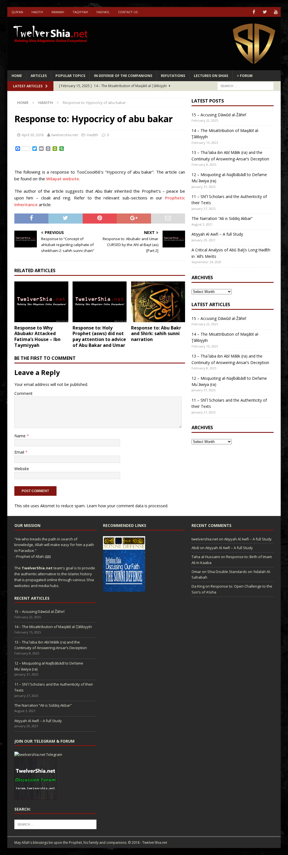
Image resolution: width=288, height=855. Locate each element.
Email (19, 452)
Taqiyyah (80, 12)
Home (17, 75)
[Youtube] (276, 12)
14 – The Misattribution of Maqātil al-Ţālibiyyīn (53, 626)
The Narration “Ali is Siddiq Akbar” (222, 218)
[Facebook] (254, 12)
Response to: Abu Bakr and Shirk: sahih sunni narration (156, 334)
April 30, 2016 (33, 134)
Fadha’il (103, 12)
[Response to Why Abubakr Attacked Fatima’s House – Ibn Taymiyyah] (41, 301)
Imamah (57, 12)
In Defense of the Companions (123, 75)
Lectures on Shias (211, 75)
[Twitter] (265, 12)
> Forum (245, 75)
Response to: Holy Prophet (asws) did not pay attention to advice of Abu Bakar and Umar (99, 336)
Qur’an (17, 12)
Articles (39, 75)
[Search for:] (245, 85)
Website (21, 468)
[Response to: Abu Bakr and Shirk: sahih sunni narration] (158, 301)
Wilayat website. (63, 178)
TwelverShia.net (37, 567)
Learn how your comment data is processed (127, 505)
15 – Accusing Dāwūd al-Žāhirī (219, 114)
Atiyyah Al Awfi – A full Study (217, 234)
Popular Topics (70, 75)
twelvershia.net (64, 134)
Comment (23, 393)
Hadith (37, 12)
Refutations (173, 75)
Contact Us (128, 12)
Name (20, 435)
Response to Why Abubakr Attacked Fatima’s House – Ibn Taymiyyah (37, 336)
